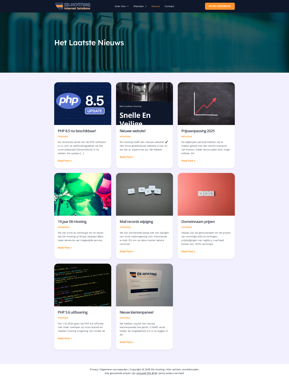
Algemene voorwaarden (114, 369)
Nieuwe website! (133, 130)
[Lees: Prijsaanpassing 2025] (206, 103)
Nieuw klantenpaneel (136, 312)
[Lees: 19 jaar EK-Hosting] (82, 194)
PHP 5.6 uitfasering (72, 312)
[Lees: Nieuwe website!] (144, 103)
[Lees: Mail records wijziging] (144, 194)
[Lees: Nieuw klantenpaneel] (144, 284)
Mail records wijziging (136, 221)
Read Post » (65, 161)
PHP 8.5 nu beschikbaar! (77, 130)
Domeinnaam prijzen (198, 221)
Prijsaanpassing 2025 (198, 130)
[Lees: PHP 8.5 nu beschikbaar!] (82, 103)
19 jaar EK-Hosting (72, 221)
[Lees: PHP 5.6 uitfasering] (82, 284)
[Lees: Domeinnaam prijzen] (206, 194)
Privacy (94, 369)
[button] (127, 6)
